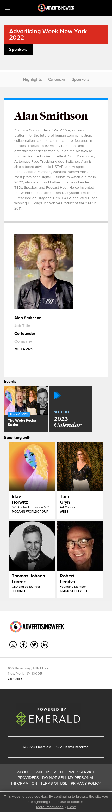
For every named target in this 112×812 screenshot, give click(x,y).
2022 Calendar (67, 419)
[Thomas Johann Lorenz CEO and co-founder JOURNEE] (32, 546)
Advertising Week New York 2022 (48, 34)
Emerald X (43, 747)
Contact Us (17, 678)
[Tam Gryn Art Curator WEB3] (80, 466)
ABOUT (23, 772)
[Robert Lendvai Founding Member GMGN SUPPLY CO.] (80, 546)
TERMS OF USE (53, 783)
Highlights (32, 79)
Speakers (80, 79)
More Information (50, 807)
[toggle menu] (8, 8)
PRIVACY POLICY (86, 783)
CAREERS (42, 772)
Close (71, 807)
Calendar (56, 79)
